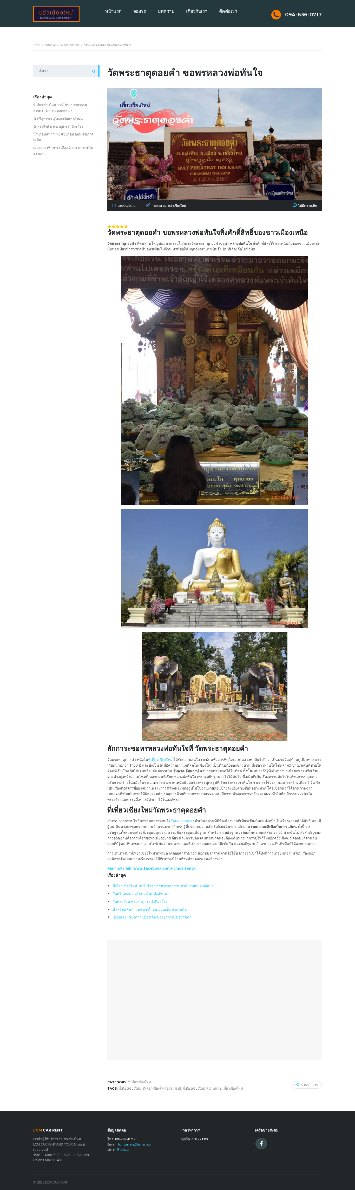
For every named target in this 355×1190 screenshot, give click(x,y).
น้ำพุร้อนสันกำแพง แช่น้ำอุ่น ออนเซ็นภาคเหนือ (150, 909)
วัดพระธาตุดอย (182, 820)
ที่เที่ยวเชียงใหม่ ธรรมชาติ (162, 1088)
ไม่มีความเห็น (307, 206)
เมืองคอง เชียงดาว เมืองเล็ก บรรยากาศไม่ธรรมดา (152, 917)
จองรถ (139, 11)
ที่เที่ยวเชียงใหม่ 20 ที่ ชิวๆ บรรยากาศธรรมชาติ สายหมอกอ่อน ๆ (163, 885)
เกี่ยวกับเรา (196, 11)
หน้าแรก (113, 11)
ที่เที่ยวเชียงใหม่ (160, 759)
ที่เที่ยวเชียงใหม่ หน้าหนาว (201, 1088)
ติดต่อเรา (228, 11)
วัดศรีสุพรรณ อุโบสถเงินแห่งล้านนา (141, 893)
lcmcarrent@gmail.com (136, 1144)
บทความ (166, 11)
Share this (309, 1085)
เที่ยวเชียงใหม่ (232, 1088)
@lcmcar (123, 1149)
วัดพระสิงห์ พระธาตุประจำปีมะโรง (140, 901)
